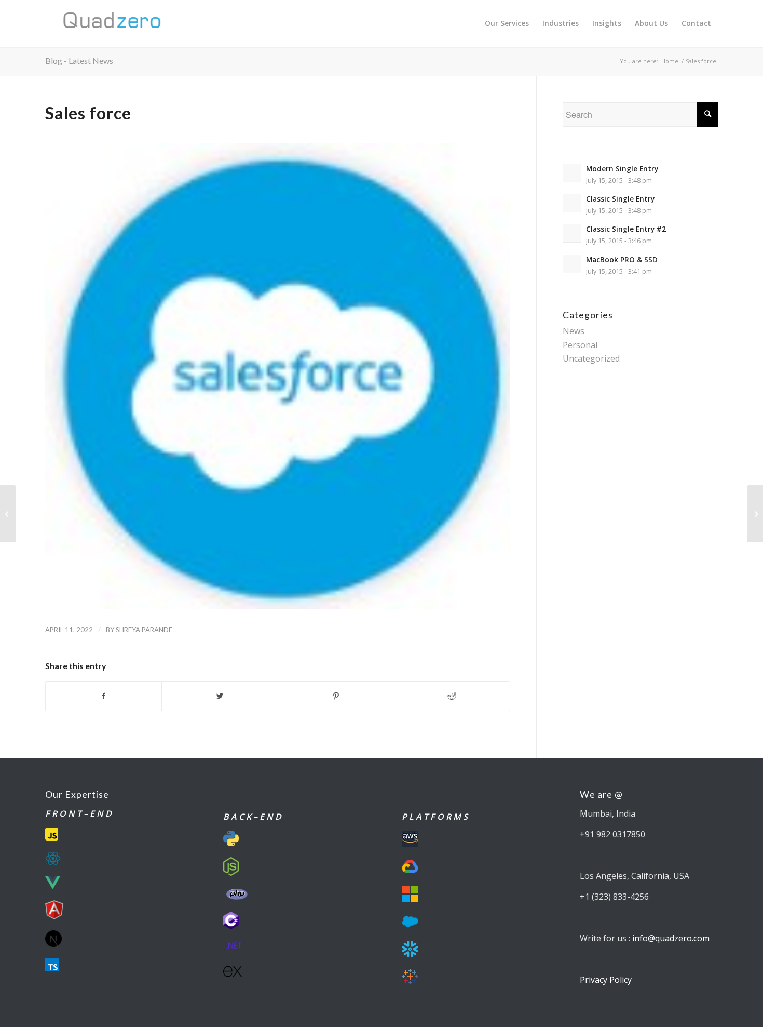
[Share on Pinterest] (336, 696)
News (573, 331)
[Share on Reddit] (452, 696)
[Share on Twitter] (220, 696)
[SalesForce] (277, 375)
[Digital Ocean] (755, 513)
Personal (580, 345)
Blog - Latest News (79, 60)
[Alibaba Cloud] (8, 513)
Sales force (88, 113)
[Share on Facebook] (104, 696)
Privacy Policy (606, 979)
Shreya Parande (144, 629)
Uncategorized (591, 358)
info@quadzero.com (671, 938)
